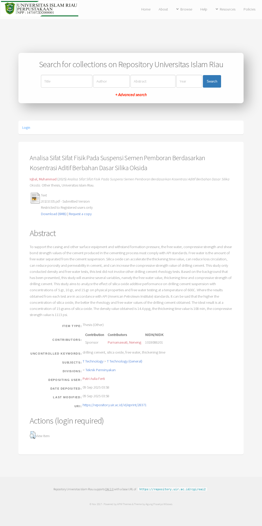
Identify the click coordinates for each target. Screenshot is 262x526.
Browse (186, 9)
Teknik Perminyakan (100, 370)
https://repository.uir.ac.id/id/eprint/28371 (115, 405)
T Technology (93, 361)
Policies (249, 9)
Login (26, 127)
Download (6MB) (54, 214)
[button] (33, 435)
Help (203, 9)
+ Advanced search (131, 94)
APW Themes (124, 504)
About (163, 9)
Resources (227, 9)
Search (212, 81)
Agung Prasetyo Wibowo (159, 504)
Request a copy (80, 214)
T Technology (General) (124, 361)
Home (145, 9)
